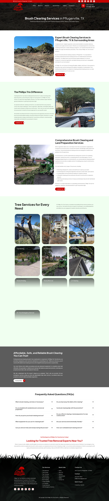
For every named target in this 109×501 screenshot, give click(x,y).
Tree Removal (45, 470)
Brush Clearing (45, 477)
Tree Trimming (45, 474)
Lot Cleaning (45, 483)
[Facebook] (79, 1)
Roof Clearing (45, 479)
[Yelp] (94, 1)
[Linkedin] (85, 1)
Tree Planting (45, 476)
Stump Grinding (46, 481)
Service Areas (56, 5)
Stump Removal (46, 485)
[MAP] (88, 1)
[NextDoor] (91, 1)
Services (47, 5)
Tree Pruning (45, 472)
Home (34, 5)
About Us (40, 5)
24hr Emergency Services (48, 487)
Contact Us (72, 5)
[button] (34, 402)
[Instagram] (82, 1)
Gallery (65, 5)
